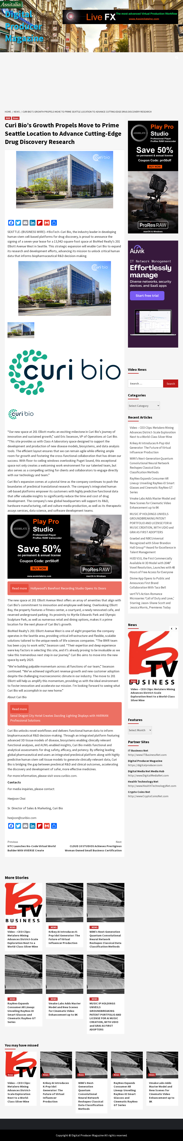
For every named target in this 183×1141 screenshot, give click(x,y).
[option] (153, 671)
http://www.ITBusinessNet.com (147, 755)
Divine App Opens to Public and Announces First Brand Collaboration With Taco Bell (150, 582)
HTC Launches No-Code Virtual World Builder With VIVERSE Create (32, 846)
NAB (8, 118)
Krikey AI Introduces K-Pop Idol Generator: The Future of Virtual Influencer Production (64, 937)
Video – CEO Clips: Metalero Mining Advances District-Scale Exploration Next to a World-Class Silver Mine (23, 939)
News (15, 118)
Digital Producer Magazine (24, 26)
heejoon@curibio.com (22, 818)
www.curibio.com (65, 776)
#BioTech (53, 232)
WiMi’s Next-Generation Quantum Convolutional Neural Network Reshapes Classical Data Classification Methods (105, 939)
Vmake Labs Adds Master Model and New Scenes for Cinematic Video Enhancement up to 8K (65, 1009)
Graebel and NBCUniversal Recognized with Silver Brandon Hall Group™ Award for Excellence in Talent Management (153, 545)
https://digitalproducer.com (145, 765)
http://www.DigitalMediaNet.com (148, 775)
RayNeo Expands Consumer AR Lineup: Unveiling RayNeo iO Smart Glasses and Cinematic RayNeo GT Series (22, 1013)
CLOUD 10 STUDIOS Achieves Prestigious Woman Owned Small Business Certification (93, 846)
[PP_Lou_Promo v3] (65, 546)
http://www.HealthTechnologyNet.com (152, 786)
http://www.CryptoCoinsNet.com (148, 796)
